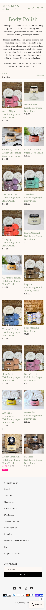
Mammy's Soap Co (10, 7)
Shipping (8, 534)
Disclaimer (9, 515)
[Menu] (42, 7)
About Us (8, 495)
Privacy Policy (10, 508)
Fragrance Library (12, 553)
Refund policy (10, 527)
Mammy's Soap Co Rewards (16, 540)
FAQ (6, 547)
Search (7, 489)
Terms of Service (11, 521)
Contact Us (9, 502)
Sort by (5, 73)
